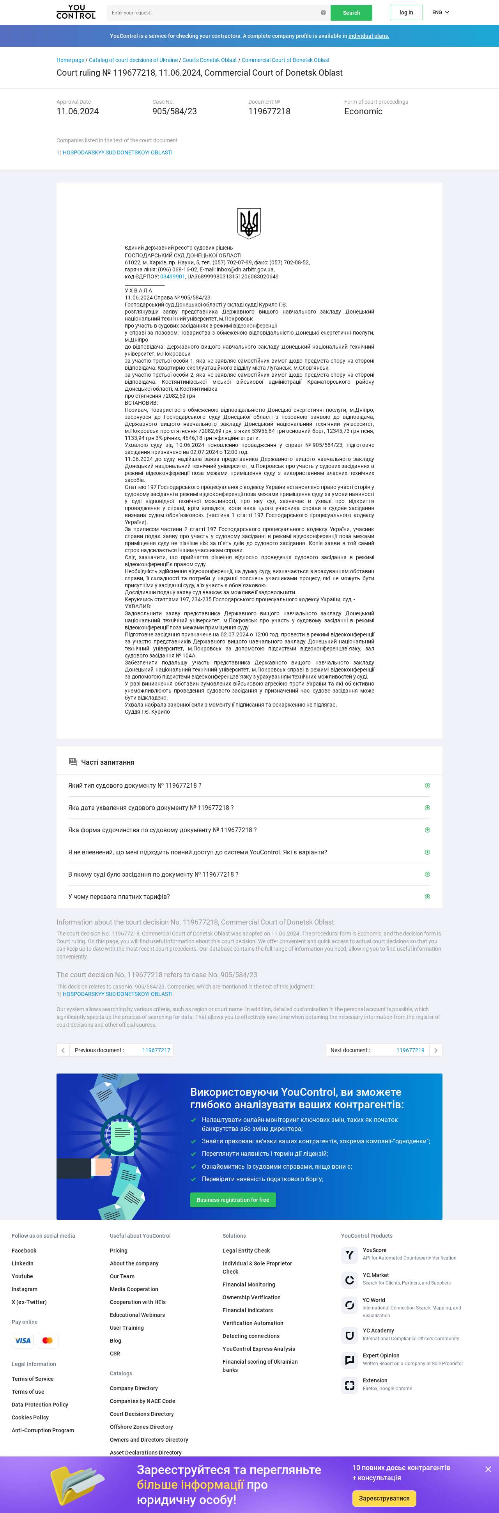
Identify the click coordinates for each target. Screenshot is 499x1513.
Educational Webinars (137, 1315)
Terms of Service (33, 1379)
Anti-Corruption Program (43, 1430)
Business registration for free (233, 1200)
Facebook (24, 1250)
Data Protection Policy (40, 1404)
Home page (70, 60)
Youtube (22, 1276)
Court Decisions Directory (142, 1414)
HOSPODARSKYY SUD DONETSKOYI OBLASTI (118, 152)
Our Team (122, 1276)
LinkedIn (23, 1263)
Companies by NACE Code (142, 1401)
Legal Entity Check (246, 1250)
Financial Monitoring (249, 1284)
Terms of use (28, 1392)
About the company (134, 1263)
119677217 (156, 1050)
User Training (127, 1328)
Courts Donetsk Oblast (209, 60)
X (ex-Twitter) (29, 1302)
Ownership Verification (252, 1297)
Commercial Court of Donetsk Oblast (286, 60)
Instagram (24, 1289)
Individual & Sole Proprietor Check (257, 1267)
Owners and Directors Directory (149, 1440)
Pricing (119, 1250)
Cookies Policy (30, 1417)
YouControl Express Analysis (259, 1349)
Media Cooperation (134, 1289)
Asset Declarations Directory (146, 1452)
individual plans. (369, 36)
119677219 (410, 1050)
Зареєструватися (384, 1498)
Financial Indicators (248, 1310)
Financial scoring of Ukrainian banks (260, 1366)
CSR (115, 1353)
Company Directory (134, 1388)
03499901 (172, 276)
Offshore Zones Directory (141, 1427)
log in (406, 12)
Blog (116, 1341)
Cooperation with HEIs (138, 1302)
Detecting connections (251, 1336)
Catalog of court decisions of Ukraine (133, 60)
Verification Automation (253, 1323)
